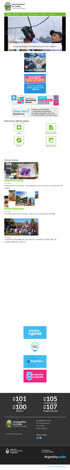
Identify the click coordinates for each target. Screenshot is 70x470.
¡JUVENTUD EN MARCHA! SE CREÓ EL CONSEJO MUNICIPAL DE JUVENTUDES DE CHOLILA (30, 240)
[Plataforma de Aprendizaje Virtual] (35, 100)
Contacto (52, 14)
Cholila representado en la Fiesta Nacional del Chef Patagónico (35, 46)
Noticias (43, 14)
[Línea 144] (35, 112)
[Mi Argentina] (35, 361)
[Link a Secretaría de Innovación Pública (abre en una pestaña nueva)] (48, 451)
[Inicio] (15, 6)
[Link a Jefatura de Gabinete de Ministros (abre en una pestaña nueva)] (14, 451)
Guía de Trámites (33, 14)
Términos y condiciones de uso (56, 467)
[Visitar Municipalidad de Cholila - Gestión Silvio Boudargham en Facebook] (37, 438)
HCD (23, 14)
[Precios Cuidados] (35, 376)
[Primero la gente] (35, 332)
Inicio (8, 14)
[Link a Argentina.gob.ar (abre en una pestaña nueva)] (55, 457)
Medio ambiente (9, 180)
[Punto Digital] (35, 347)
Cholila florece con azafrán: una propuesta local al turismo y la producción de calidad (33, 186)
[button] (6, 32)
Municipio (16, 14)
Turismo (20, 180)
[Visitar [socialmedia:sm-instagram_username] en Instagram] (40, 438)
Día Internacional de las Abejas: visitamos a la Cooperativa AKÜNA (29, 213)
